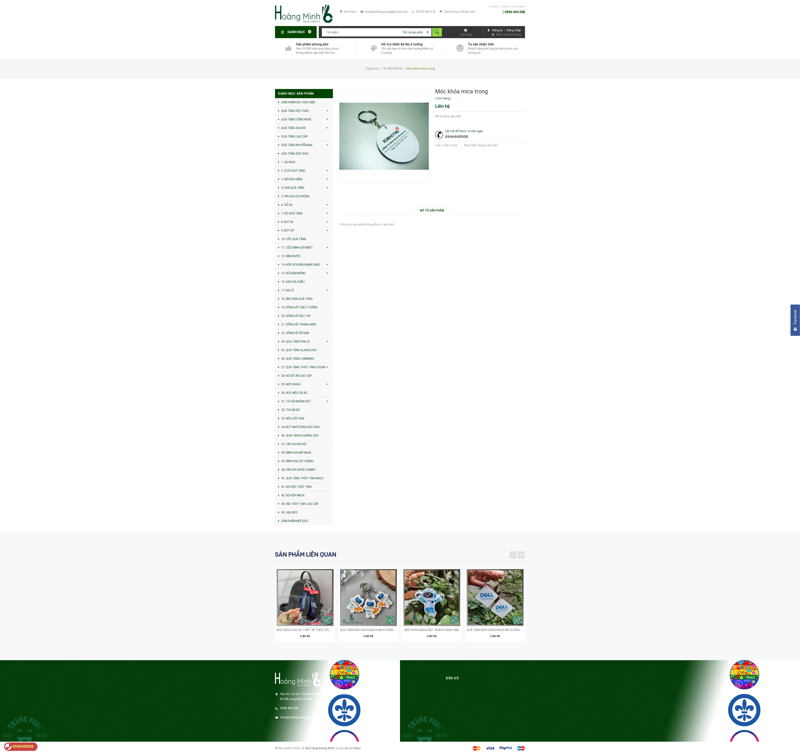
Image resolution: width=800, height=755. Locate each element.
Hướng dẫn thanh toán (379, 696)
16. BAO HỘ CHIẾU (293, 281)
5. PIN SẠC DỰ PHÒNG (295, 196)
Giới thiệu (349, 11)
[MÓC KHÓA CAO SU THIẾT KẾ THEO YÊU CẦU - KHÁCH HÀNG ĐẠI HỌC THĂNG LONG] (305, 597)
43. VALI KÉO (289, 512)
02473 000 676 (425, 11)
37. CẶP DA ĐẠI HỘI (293, 444)
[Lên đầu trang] (795, 745)
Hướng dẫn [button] (370, 678)
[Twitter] (373, 728)
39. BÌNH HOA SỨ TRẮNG (297, 461)
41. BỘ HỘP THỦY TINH (296, 486)
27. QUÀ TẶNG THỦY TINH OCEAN (303, 367)
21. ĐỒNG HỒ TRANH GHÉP (298, 324)
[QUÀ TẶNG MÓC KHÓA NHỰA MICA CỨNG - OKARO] (368, 597)
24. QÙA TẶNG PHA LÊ (295, 341)
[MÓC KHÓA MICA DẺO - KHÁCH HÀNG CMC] (431, 597)
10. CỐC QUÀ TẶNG (293, 239)
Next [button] (521, 554)
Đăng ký (497, 30)
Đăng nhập (513, 30)
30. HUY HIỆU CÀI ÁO (294, 392)
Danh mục (297, 32)
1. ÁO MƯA (288, 162)
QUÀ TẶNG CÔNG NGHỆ (296, 119)
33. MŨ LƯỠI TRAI (292, 418)
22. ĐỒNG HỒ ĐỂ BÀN (295, 333)
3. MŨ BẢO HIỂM (291, 179)
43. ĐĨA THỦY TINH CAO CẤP (300, 504)
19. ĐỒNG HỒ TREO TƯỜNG (299, 307)
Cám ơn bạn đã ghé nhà (459, 11)
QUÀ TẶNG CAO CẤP (294, 136)
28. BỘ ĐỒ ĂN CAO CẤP (296, 375)
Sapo (357, 748)
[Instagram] (392, 728)
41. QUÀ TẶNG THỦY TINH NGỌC (302, 478)
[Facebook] (364, 728)
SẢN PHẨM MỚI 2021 (295, 521)
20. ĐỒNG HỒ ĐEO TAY (296, 316)
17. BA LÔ (287, 290)
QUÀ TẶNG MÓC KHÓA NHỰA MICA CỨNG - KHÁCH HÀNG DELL (507, 630)
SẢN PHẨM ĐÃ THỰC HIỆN (298, 102)
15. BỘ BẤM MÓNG (293, 273)
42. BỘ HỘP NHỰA (293, 495)
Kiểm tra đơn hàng (508, 34)
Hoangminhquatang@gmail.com (386, 11)
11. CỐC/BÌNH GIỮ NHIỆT (297, 247)
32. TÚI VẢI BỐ (290, 410)
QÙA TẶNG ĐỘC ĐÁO (295, 153)
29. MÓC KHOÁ (290, 384)
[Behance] (383, 728)
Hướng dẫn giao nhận (378, 702)
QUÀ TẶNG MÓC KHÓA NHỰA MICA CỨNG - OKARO (372, 630)
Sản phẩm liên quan (305, 554)
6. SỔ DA (286, 205)
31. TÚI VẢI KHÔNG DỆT (296, 401)
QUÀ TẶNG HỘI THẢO (295, 111)
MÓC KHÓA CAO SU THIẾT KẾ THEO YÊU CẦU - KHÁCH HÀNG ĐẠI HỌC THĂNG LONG (331, 630)
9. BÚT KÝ (287, 230)
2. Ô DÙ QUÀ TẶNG (293, 170)
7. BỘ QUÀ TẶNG (292, 213)
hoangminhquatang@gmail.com (301, 717)
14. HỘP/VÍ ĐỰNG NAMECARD (300, 264)
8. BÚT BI (287, 222)
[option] (305, 607)
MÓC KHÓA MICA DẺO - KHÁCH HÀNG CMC (432, 630)
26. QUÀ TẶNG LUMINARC (297, 358)
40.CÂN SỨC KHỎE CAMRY (298, 469)
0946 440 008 (514, 12)
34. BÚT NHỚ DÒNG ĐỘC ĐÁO (300, 427)
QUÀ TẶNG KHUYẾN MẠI (296, 145)
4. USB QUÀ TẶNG (292, 187)
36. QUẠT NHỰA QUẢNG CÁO (300, 435)
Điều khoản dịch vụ (376, 709)
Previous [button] (513, 554)
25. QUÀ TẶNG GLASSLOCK (298, 350)
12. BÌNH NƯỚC (291, 256)
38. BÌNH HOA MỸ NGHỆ (296, 452)
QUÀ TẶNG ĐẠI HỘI (293, 128)
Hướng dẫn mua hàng (378, 689)
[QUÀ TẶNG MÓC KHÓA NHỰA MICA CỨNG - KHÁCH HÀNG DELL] (495, 597)
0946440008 (456, 136)
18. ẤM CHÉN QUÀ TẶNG (297, 298)
